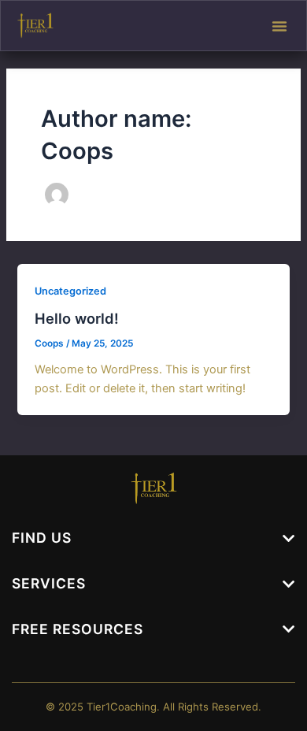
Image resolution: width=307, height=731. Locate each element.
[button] (279, 26)
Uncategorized (70, 291)
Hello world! (77, 318)
